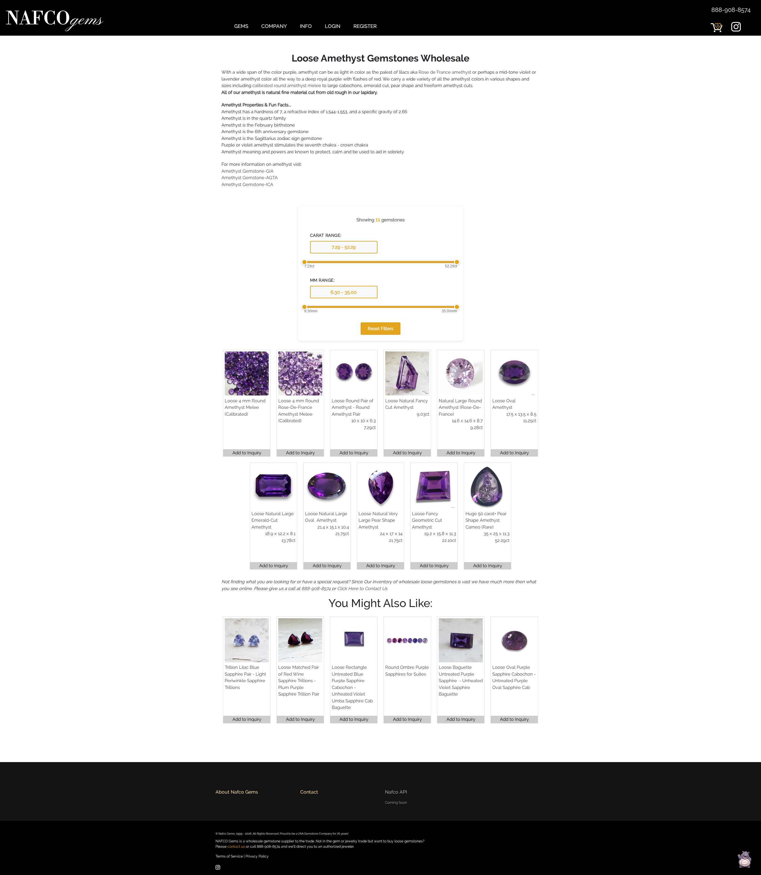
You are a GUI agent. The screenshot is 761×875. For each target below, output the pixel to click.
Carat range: (326, 235)
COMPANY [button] (274, 26)
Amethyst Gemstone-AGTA (249, 177)
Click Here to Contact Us (362, 588)
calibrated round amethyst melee (286, 85)
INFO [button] (306, 26)
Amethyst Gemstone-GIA (247, 171)
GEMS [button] (241, 26)
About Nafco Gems (237, 792)
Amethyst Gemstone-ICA (247, 184)
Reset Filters (380, 328)
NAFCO (54, 19)
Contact (309, 792)
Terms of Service (229, 856)
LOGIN (332, 26)
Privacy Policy (257, 856)
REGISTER (365, 26)
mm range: (322, 280)
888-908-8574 (731, 9)
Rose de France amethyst (445, 72)
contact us (236, 846)
